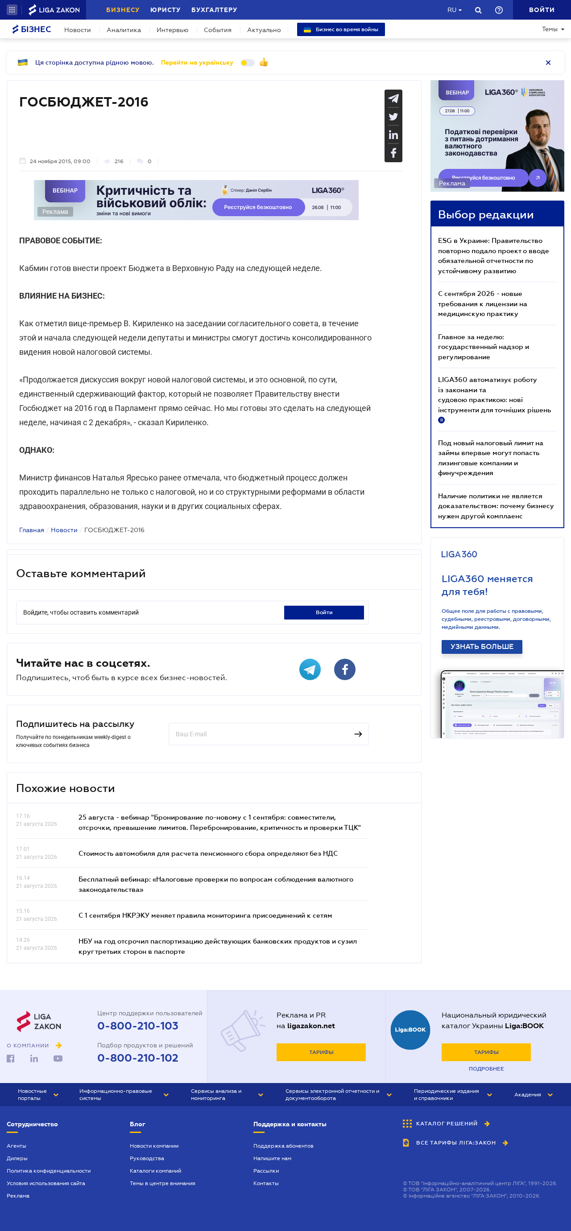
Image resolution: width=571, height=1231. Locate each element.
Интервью (172, 29)
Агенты (16, 1146)
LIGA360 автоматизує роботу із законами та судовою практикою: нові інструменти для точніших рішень (494, 399)
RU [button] (451, 9)
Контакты (266, 1183)
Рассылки (266, 1171)
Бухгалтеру (214, 9)
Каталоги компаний (155, 1171)
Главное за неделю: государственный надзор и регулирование (483, 346)
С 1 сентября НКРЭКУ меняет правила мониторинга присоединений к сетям (205, 915)
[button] (12, 9)
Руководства (147, 1158)
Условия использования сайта (46, 1183)
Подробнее (486, 1069)
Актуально (264, 29)
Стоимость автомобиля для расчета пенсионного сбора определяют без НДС (208, 853)
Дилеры (17, 1158)
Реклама (18, 1196)
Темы (550, 29)
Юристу (165, 9)
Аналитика (124, 29)
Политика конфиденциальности (49, 1171)
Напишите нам (272, 1158)
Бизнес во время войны (346, 29)
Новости (77, 29)
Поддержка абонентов (283, 1146)
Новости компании (154, 1146)
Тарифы (321, 1052)
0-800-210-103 (137, 1026)
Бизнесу (123, 9)
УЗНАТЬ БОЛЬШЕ (482, 647)
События (218, 29)
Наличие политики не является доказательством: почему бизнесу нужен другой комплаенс (496, 506)
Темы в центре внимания (162, 1183)
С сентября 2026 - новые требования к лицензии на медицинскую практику (482, 303)
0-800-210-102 (137, 1058)
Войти (324, 612)
